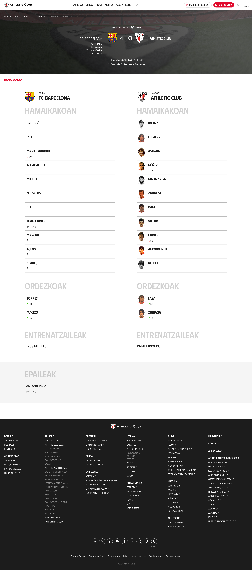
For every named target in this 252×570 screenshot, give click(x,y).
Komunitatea (133, 508)
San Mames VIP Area (95, 484)
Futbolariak (174, 494)
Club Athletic (133, 495)
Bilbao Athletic (51, 452)
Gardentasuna (175, 461)
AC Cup (130, 463)
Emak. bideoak (11, 464)
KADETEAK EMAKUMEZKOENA (56, 487)
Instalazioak (174, 453)
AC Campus (132, 467)
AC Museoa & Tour (217, 475)
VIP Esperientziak (94, 444)
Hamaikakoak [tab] (13, 79)
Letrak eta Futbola (217, 491)
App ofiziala (215, 450)
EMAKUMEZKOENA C (53, 460)
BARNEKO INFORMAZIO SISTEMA (182, 469)
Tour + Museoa (93, 448)
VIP (128, 504)
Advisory (131, 456)
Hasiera (7, 16)
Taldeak (17, 16)
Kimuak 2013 (50, 509)
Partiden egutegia (54, 521)
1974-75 (41, 16)
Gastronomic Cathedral (98, 492)
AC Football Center (136, 448)
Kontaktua (214, 443)
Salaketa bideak (173, 556)
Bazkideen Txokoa (198, 4)
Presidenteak (174, 506)
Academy (212, 512)
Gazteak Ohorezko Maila (56, 472)
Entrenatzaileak (175, 510)
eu (238, 5)
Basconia (49, 464)
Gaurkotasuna (11, 440)
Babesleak (173, 457)
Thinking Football (217, 487)
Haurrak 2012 (51, 491)
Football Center (134, 453)
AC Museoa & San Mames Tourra (101, 480)
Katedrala (91, 476)
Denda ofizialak (94, 464)
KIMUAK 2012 (50, 506)
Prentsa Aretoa (175, 465)
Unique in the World (218, 462)
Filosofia (172, 444)
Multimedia (9, 444)
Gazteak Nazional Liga (55, 475)
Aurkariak (173, 498)
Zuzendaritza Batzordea (180, 448)
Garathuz (131, 444)
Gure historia (174, 485)
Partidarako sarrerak (97, 440)
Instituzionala (175, 440)
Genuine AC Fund (53, 517)
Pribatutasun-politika (117, 556)
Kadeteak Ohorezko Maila (56, 483)
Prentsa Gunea (78, 556)
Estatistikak (173, 502)
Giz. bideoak (10, 460)
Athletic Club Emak (54, 444)
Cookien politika (96, 556)
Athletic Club (29, 16)
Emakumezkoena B (53, 448)
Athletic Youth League (56, 467)
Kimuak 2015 (50, 513)
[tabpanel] (126, 246)
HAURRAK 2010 (51, 494)
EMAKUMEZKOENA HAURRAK (56, 502)
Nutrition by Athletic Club (221, 521)
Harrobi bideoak (12, 468)
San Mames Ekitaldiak (96, 488)
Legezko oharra (138, 556)
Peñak (130, 499)
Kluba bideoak (11, 473)
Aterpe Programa (176, 526)
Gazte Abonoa (134, 491)
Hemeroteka (10, 448)
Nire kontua (225, 4)
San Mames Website (217, 470)
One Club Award (175, 522)
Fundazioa (214, 436)
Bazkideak (132, 487)
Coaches (130, 459)
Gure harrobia (134, 440)
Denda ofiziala (93, 460)
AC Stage (131, 471)
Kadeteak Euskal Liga (54, 479)
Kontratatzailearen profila (181, 474)
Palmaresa (173, 489)
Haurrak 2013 (51, 498)
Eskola (130, 475)
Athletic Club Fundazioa (220, 483)
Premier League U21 (53, 456)
